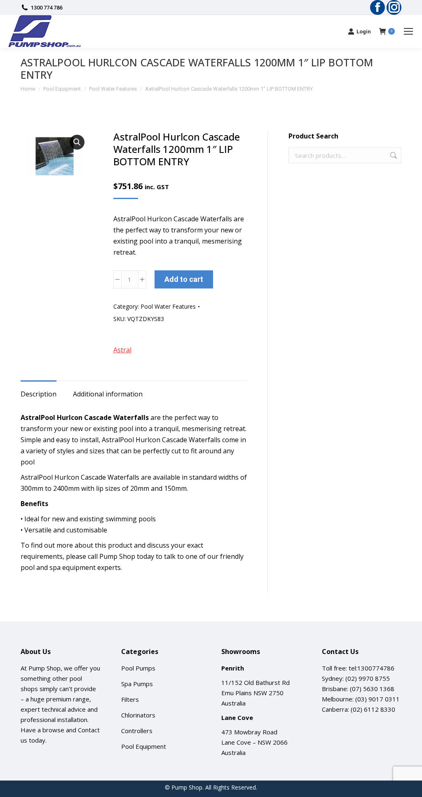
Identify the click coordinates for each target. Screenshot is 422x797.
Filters (130, 699)
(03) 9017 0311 (377, 699)
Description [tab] (38, 393)
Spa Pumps (137, 684)
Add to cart (183, 279)
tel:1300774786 (371, 668)
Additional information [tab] (108, 393)
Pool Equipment (143, 746)
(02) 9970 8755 (367, 678)
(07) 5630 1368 (372, 688)
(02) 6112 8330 (373, 709)
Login (363, 31)
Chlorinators (138, 715)
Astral (122, 349)
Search (393, 155)
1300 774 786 (46, 7)
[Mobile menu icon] (408, 31)
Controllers (136, 731)
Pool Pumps (138, 668)
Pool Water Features (168, 306)
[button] (77, 142)
